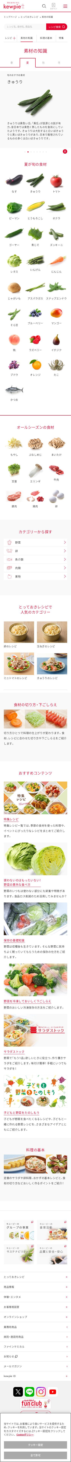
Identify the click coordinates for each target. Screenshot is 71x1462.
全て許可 (35, 1455)
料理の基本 (46, 38)
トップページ (10, 17)
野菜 (18, 542)
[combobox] (35, 26)
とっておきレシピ (29, 17)
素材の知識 (27, 38)
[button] (66, 1277)
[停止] (65, 151)
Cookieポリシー (25, 1434)
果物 (18, 576)
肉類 (18, 568)
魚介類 (19, 559)
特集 (61, 38)
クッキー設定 (35, 1444)
